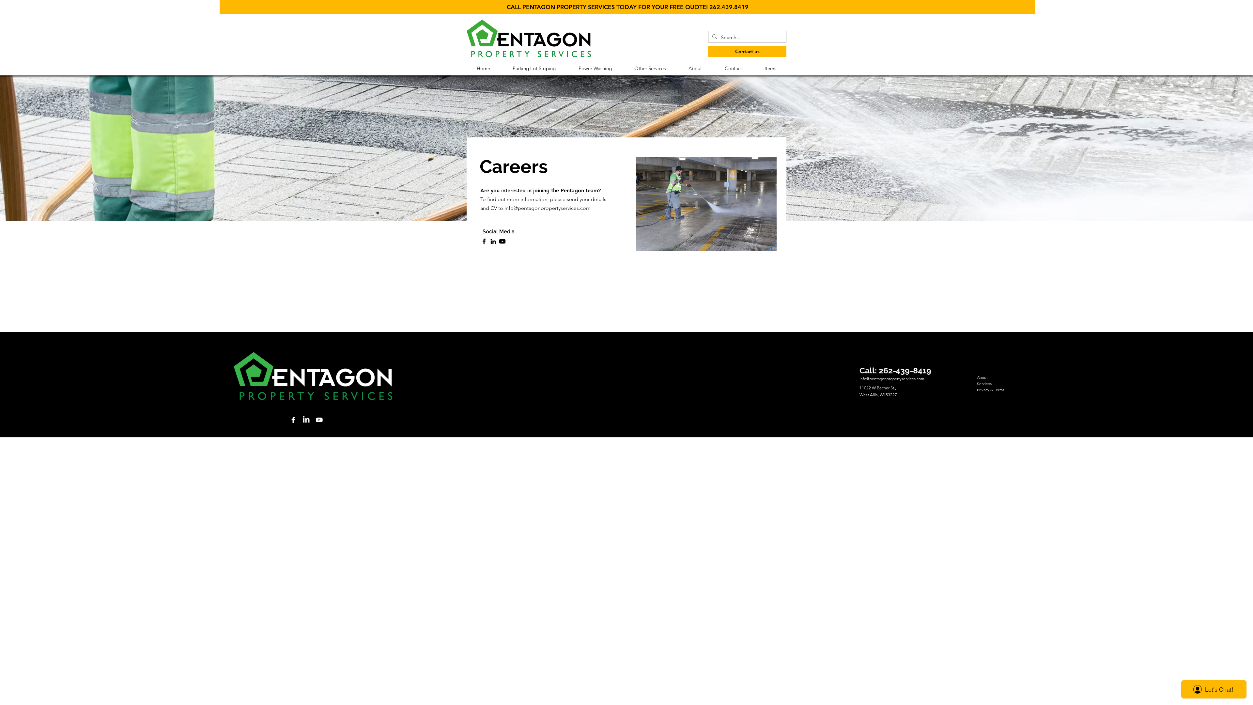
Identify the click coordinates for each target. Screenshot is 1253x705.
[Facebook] (484, 241)
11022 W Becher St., (878, 387)
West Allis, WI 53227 (878, 394)
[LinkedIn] (493, 241)
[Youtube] (502, 241)
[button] (627, 7)
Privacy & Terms (990, 389)
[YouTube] (319, 420)
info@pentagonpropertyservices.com (547, 208)
